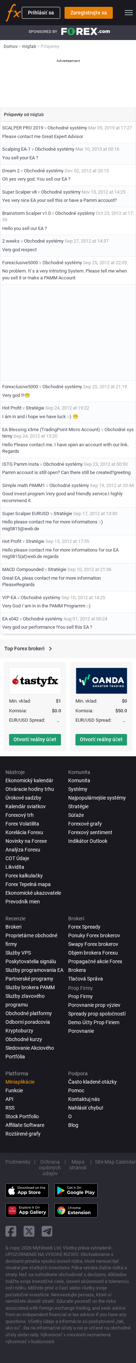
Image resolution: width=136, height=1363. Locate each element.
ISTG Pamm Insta (21, 464)
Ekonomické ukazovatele (33, 893)
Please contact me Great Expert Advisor (42, 136)
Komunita (79, 780)
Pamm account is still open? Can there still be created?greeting (66, 472)
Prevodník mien (22, 901)
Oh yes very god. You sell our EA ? (36, 179)
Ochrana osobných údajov (50, 1167)
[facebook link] (10, 1231)
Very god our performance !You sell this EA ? (47, 627)
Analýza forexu (22, 850)
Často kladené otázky (92, 1082)
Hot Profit (11, 408)
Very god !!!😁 (16, 395)
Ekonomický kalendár (29, 780)
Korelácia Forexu (24, 832)
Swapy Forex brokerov (93, 944)
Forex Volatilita (22, 824)
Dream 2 (11, 170)
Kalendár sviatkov (25, 806)
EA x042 (10, 618)
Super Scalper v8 (19, 192)
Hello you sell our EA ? (24, 228)
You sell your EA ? (20, 157)
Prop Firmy (80, 996)
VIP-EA (9, 597)
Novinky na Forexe (26, 841)
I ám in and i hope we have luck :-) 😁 (40, 416)
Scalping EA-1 (16, 149)
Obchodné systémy (67, 127)
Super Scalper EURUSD (25, 513)
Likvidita (14, 867)
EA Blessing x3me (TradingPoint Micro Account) (51, 429)
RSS (10, 1108)
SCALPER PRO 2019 (22, 127)
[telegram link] (47, 1231)
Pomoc (76, 1090)
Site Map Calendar (115, 1162)
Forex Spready (84, 927)
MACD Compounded (23, 569)
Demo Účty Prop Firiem (93, 1022)
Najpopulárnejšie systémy (97, 798)
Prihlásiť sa (41, 13)
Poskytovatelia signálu (30, 961)
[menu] (128, 12)
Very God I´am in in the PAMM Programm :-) (46, 606)
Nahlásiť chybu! (85, 1108)
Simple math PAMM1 (23, 485)
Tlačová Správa (85, 979)
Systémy (77, 789)
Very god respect (19, 249)
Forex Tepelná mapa (28, 884)
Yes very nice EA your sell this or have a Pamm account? (59, 200)
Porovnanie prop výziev (94, 1005)
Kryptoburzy (19, 1031)
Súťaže (76, 815)
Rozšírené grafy (23, 1134)
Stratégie (35, 408)
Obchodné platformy (28, 1013)
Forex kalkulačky (24, 876)
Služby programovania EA (34, 970)
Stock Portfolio (22, 1116)
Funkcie (14, 1090)
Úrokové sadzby (23, 798)
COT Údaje (17, 858)
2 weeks (11, 241)
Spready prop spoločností (96, 1014)
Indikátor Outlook (87, 841)
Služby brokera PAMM (30, 987)
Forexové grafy (85, 824)
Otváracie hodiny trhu (29, 789)
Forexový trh (19, 815)
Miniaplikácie (19, 1082)
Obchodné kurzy (23, 1039)
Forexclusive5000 (20, 262)
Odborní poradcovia (27, 1022)
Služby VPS (18, 953)
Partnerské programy (29, 979)
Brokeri (13, 927)
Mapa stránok (78, 1165)
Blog (73, 1125)
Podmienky (17, 1162)
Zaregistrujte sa (88, 13)
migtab (37, 114)
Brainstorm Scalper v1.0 (26, 213)
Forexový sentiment (90, 832)
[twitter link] (29, 1231)
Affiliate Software (24, 1125)
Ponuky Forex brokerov (94, 935)
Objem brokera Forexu (93, 953)
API (9, 1099)
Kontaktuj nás (84, 1099)
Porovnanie (81, 1031)
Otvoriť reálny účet (34, 739)
